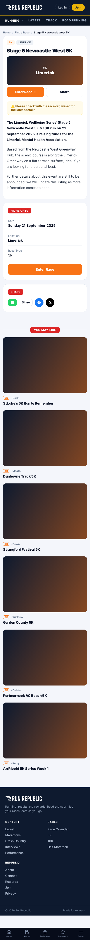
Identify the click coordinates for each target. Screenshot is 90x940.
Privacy (10, 893)
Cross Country (15, 841)
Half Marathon (58, 847)
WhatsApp (12, 302)
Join (78, 7)
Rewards (11, 881)
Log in (62, 7)
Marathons (13, 835)
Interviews (12, 847)
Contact (11, 876)
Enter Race (45, 269)
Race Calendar (58, 829)
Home (6, 32)
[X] (50, 302)
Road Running (74, 20)
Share (64, 92)
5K (50, 835)
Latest (34, 20)
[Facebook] (39, 302)
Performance (14, 853)
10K (50, 841)
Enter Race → (25, 92)
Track (51, 20)
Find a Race (22, 32)
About (9, 870)
